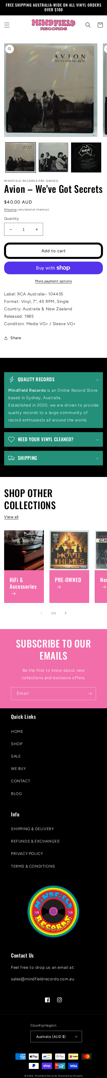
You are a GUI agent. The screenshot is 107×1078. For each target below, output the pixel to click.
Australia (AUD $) (51, 1037)
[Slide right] (66, 613)
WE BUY (18, 768)
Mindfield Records (46, 1075)
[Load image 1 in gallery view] (20, 157)
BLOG (16, 793)
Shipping (10, 209)
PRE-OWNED (68, 580)
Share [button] (15, 338)
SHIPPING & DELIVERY (32, 829)
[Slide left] (41, 613)
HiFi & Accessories (23, 584)
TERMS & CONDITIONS (33, 866)
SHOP (16, 744)
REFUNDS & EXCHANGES (35, 841)
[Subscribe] (90, 693)
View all (11, 517)
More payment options (53, 281)
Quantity (11, 218)
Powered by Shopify (70, 1075)
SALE (16, 756)
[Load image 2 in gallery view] (53, 157)
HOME (17, 731)
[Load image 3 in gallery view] (86, 157)
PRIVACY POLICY (27, 853)
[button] (7, 25)
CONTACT (20, 781)
